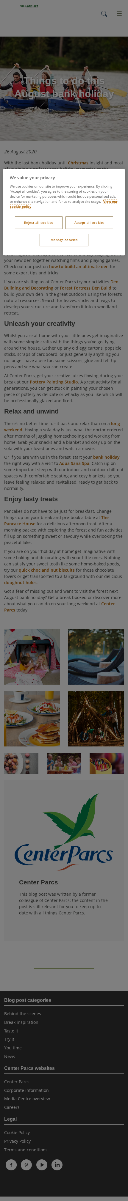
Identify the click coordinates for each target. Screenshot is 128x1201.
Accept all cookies (89, 222)
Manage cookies (64, 240)
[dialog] (64, 212)
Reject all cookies (38, 222)
